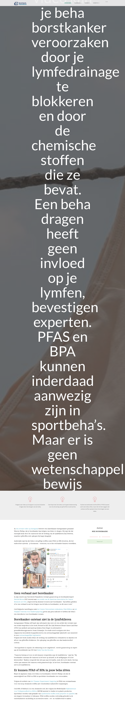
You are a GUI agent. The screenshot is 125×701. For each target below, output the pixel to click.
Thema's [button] (86, 3)
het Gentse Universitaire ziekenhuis (50, 609)
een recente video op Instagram (27, 529)
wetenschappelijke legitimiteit (30, 635)
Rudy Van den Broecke (45, 650)
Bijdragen (78, 3)
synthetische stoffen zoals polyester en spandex (58, 693)
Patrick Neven (19, 599)
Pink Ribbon (67, 609)
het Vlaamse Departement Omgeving (44, 681)
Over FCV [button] (95, 3)
